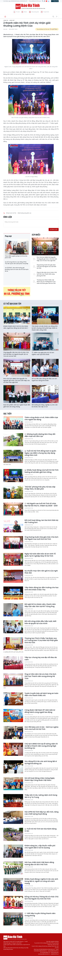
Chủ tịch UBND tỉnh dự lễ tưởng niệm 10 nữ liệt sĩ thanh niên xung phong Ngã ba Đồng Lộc (41, 746)
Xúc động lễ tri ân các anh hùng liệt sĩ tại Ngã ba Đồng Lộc (41, 762)
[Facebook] (42, 1)
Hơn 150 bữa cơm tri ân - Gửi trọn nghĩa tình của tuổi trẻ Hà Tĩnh (41, 728)
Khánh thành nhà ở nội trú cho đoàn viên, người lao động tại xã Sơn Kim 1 (15, 327)
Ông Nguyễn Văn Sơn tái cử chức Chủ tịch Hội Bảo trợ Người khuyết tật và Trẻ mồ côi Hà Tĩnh (16, 354)
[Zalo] (48, 1)
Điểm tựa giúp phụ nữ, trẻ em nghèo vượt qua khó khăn (43, 353)
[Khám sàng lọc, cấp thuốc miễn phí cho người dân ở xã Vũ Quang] (13, 851)
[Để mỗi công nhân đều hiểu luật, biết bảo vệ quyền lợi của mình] (13, 626)
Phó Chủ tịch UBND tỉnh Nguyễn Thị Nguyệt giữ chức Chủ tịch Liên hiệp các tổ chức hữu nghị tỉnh (47, 259)
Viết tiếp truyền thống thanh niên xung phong (40, 914)
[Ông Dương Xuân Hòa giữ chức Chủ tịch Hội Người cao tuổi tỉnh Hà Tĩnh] (13, 542)
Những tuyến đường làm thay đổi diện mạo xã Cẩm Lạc (40, 435)
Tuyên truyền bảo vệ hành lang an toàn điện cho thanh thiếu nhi (41, 694)
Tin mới (18, 11)
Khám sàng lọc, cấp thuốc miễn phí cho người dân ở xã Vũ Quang (40, 847)
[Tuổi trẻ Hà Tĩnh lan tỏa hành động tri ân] (13, 834)
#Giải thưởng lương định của (24, 213)
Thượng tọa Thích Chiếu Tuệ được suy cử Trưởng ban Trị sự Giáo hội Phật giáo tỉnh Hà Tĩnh (46, 281)
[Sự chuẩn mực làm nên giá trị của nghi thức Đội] (13, 576)
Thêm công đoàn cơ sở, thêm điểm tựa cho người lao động (41, 418)
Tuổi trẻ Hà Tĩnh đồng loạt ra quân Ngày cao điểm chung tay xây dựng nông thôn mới (40, 453)
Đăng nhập (55, 1)
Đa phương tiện (35, 11)
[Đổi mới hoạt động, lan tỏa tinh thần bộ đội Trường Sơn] (13, 525)
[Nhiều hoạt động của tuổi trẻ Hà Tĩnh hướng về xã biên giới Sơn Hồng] (13, 475)
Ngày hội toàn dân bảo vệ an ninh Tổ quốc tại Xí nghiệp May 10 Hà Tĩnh (40, 555)
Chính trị (5, 20)
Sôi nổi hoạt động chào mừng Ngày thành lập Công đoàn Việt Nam (40, 779)
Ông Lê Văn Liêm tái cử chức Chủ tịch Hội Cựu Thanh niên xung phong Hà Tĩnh (47, 274)
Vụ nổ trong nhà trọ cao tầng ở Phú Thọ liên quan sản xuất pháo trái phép (16, 262)
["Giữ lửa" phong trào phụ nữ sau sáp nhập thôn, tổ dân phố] (13, 492)
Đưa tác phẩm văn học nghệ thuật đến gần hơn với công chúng (16, 406)
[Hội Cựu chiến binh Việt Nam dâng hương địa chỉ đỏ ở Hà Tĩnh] (13, 867)
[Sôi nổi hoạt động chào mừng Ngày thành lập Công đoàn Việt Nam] (13, 783)
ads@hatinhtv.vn (55, 954)
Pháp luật (8, 236)
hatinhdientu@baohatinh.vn (40, 950)
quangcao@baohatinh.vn (44, 954)
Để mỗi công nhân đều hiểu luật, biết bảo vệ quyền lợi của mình (40, 622)
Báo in (25, 11)
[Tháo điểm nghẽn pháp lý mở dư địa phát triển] (17, 246)
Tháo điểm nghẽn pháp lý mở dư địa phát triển (16, 257)
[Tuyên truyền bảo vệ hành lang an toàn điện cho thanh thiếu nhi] (13, 698)
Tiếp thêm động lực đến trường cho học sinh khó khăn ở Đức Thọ (42, 588)
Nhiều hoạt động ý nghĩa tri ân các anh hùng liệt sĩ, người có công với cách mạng (41, 881)
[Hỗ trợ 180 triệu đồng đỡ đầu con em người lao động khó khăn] (45, 368)
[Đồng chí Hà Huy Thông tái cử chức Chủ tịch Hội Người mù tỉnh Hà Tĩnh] (13, 902)
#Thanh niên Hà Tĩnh (11, 213)
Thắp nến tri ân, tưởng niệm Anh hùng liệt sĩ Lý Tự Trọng (41, 796)
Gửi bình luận (53, 229)
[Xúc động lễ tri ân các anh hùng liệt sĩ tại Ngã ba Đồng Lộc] (13, 766)
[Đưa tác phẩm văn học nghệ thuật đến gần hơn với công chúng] (16, 394)
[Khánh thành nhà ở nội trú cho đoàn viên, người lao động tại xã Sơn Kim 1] (16, 315)
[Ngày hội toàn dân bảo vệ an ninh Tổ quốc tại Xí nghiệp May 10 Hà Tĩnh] (13, 559)
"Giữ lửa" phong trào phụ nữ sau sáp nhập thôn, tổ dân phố (40, 488)
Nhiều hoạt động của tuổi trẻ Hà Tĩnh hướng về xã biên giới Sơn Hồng (41, 471)
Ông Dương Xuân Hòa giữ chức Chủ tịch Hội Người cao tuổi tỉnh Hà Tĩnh (46, 266)
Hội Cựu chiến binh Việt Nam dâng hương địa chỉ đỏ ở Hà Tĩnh (39, 863)
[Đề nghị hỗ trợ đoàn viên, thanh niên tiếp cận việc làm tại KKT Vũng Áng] (13, 609)
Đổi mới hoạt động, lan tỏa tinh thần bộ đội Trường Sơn (41, 521)
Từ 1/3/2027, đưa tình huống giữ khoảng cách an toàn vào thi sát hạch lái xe (16, 269)
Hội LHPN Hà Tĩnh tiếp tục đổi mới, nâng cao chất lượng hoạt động (41, 813)
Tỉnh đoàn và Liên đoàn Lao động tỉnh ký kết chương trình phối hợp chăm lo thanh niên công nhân (45, 328)
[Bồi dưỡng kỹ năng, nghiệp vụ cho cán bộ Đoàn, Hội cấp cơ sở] (45, 394)
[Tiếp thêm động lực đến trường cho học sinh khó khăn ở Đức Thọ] (13, 593)
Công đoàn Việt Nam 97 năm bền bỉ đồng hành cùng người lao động (40, 711)
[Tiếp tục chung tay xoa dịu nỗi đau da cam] (13, 662)
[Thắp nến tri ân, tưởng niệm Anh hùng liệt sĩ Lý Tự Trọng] (13, 800)
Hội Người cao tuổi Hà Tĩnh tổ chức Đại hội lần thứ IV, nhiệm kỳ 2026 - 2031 (46, 251)
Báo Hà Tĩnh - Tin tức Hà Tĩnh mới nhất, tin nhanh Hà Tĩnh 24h (31, 6)
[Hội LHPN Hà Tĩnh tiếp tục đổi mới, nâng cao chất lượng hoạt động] (13, 817)
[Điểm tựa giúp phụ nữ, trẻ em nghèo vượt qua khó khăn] (45, 342)
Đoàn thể (12, 20)
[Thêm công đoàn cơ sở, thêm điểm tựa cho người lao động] (13, 422)
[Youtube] (46, 1)
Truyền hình (46, 11)
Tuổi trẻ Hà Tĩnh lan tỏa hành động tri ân (40, 830)
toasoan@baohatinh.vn (53, 950)
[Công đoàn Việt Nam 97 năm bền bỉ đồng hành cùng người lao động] (13, 715)
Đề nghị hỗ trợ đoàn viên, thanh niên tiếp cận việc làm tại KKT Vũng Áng (40, 605)
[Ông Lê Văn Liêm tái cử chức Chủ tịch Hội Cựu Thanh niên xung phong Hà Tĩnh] (13, 679)
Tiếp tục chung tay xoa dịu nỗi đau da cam (41, 658)
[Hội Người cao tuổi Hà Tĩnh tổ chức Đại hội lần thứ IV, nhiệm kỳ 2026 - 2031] (45, 246)
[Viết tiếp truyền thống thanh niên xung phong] (13, 918)
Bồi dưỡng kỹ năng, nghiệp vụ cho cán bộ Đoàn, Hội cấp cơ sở (45, 406)
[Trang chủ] (5, 16)
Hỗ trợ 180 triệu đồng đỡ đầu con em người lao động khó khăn (44, 379)
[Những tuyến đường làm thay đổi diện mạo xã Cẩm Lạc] (13, 439)
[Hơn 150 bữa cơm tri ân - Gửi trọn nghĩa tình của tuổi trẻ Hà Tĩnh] (13, 732)
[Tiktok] (44, 1)
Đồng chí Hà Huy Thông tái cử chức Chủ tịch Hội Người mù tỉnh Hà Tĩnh (41, 898)
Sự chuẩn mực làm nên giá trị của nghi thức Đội (41, 572)
